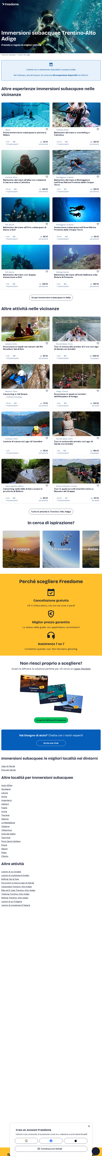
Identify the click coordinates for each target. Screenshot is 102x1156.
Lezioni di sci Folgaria (11, 901)
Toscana (5, 815)
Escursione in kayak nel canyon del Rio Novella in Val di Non (23, 347)
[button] (96, 1151)
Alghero (5, 804)
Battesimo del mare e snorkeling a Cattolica (72, 133)
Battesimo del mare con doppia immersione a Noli (19, 276)
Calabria (5, 826)
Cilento (4, 856)
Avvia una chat (51, 743)
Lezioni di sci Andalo (11, 871)
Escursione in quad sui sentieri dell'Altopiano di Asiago (70, 395)
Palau (4, 852)
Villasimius (6, 830)
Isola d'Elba (6, 785)
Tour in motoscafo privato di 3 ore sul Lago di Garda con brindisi (76, 347)
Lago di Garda (8, 766)
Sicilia (4, 796)
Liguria (4, 792)
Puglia (4, 807)
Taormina (5, 837)
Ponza (4, 845)
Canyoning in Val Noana (15, 394)
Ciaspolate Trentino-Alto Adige (16, 886)
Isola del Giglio (8, 833)
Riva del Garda (8, 770)
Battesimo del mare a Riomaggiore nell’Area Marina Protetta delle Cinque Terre (74, 182)
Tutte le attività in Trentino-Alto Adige (51, 511)
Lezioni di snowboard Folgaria (15, 905)
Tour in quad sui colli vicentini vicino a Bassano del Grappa (73, 490)
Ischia (4, 811)
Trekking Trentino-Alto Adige (15, 894)
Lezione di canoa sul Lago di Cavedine (22, 441)
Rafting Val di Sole (10, 879)
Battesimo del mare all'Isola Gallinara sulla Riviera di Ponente (75, 276)
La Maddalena (8, 822)
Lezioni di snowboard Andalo (15, 875)
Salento (5, 819)
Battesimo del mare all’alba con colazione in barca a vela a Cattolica (24, 181)
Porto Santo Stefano (11, 841)
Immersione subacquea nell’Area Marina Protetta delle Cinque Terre (75, 228)
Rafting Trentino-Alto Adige (14, 897)
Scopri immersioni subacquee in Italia (51, 297)
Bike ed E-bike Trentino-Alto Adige (18, 890)
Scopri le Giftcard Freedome (51, 720)
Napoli (4, 848)
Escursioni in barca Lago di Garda (17, 882)
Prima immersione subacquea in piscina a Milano (24, 133)
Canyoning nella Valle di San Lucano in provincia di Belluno (22, 490)
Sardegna (6, 789)
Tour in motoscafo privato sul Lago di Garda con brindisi (73, 442)
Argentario (6, 800)
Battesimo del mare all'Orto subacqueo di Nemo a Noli (24, 228)
